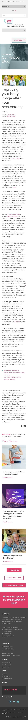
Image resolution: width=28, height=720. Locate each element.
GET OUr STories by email (14, 585)
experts (17, 322)
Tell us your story (14, 577)
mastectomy (15, 370)
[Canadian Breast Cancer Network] (14, 23)
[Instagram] (10, 701)
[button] (24, 15)
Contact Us (23, 716)
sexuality (12, 379)
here (14, 187)
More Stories (14, 570)
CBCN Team (11, 115)
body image (15, 158)
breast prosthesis (14, 214)
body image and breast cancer (12, 377)
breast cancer (7, 370)
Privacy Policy (16, 716)
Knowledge (11, 116)
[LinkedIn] (17, 701)
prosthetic (6, 379)
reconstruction (12, 216)
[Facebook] (14, 701)
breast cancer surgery (19, 372)
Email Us (4, 638)
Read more (7, 478)
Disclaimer (8, 716)
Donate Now (19, 40)
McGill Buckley (11, 712)
